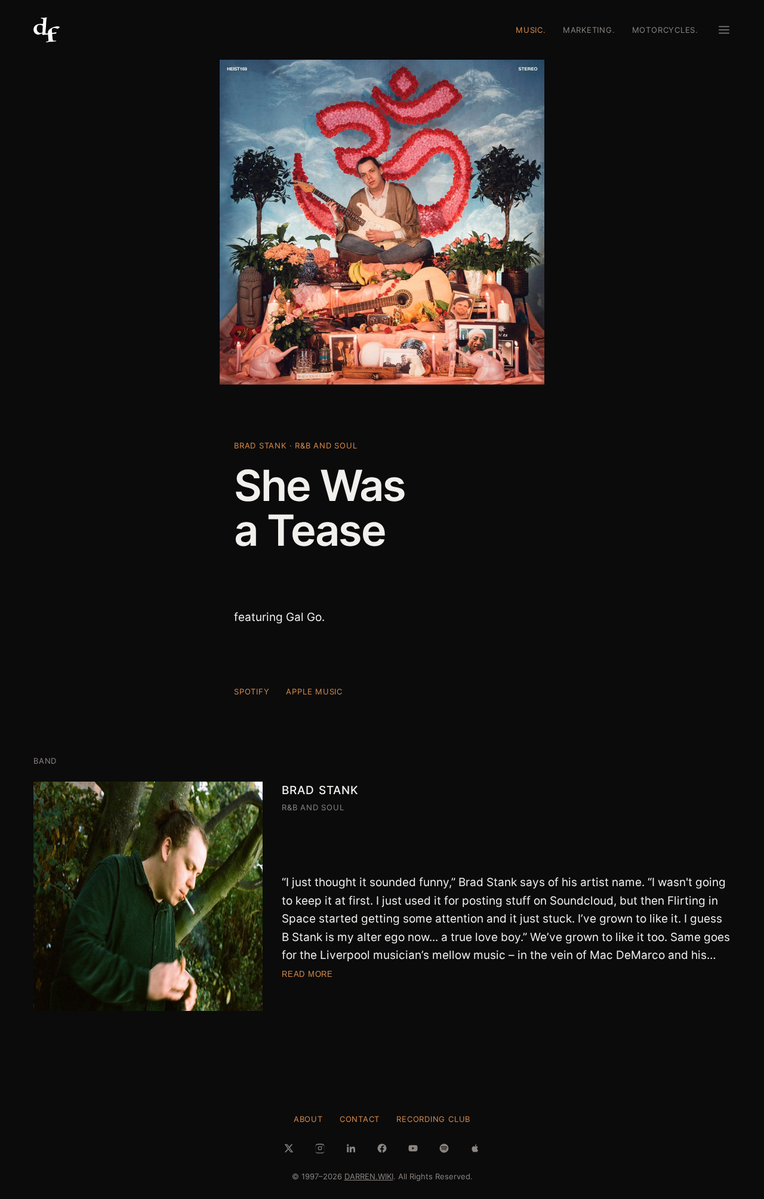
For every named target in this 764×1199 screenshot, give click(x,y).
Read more (307, 974)
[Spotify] (444, 1148)
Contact (360, 1119)
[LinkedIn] (351, 1148)
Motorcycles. (665, 30)
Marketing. (589, 30)
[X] (289, 1148)
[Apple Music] (475, 1148)
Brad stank (320, 790)
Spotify (251, 691)
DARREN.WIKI (368, 1176)
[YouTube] (413, 1148)
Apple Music (314, 691)
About (308, 1119)
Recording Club (433, 1119)
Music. (531, 30)
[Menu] (724, 30)
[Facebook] (382, 1148)
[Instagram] (320, 1148)
